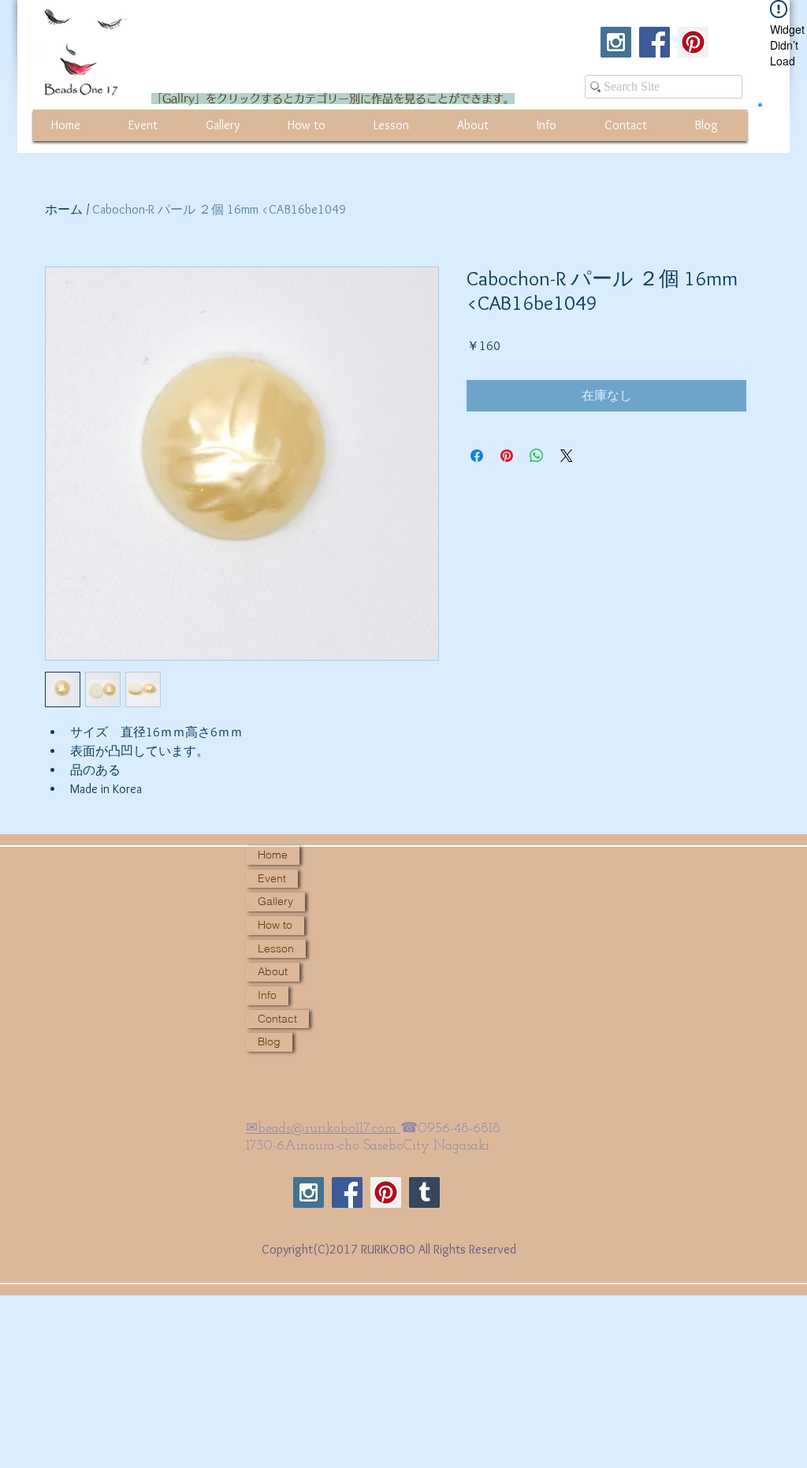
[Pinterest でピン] (506, 455)
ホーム (64, 209)
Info (267, 995)
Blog (269, 1041)
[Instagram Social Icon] (616, 42)
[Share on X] (566, 455)
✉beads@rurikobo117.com (323, 1129)
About (273, 971)
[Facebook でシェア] (476, 455)
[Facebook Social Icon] (654, 42)
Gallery (275, 901)
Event (272, 878)
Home (273, 855)
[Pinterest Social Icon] (693, 42)
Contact (277, 1019)
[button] (760, 104)
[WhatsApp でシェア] (536, 455)
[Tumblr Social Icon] (424, 1192)
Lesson (276, 948)
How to (275, 925)
